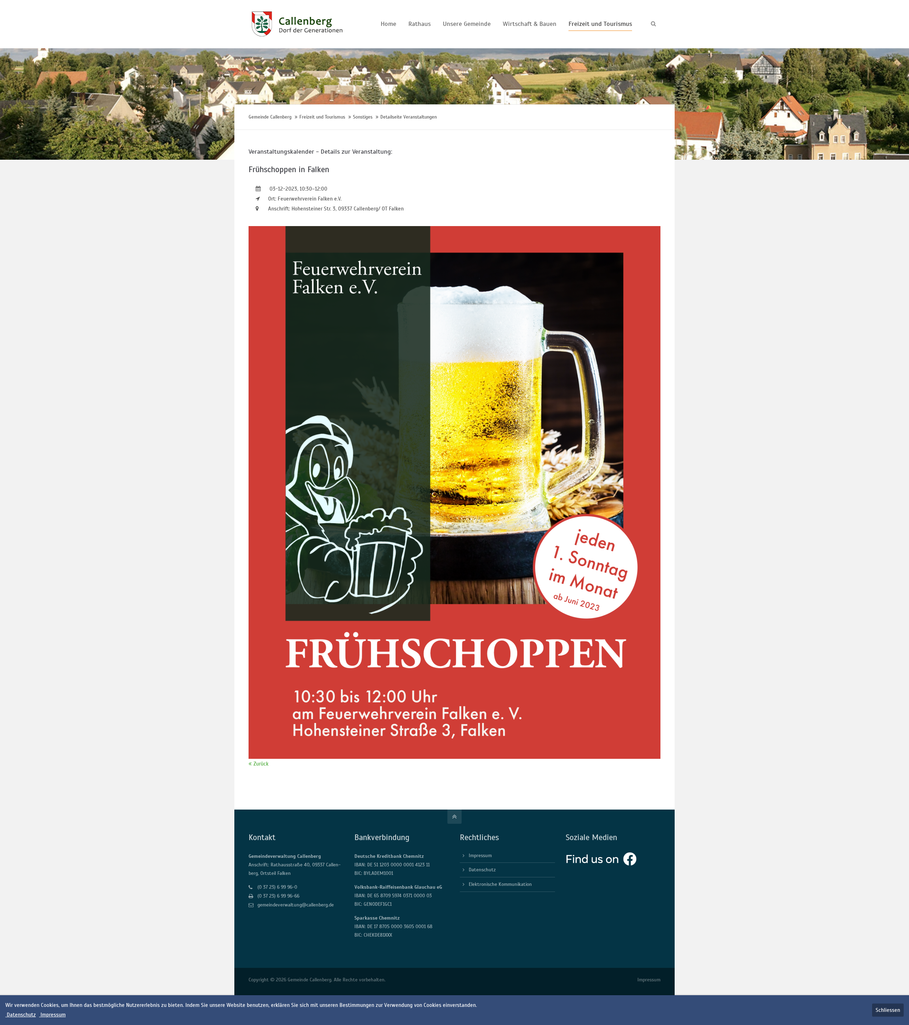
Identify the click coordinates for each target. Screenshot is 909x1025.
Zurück (261, 764)
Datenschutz (482, 870)
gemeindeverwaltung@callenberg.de (295, 905)
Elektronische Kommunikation (500, 884)
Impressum (480, 856)
